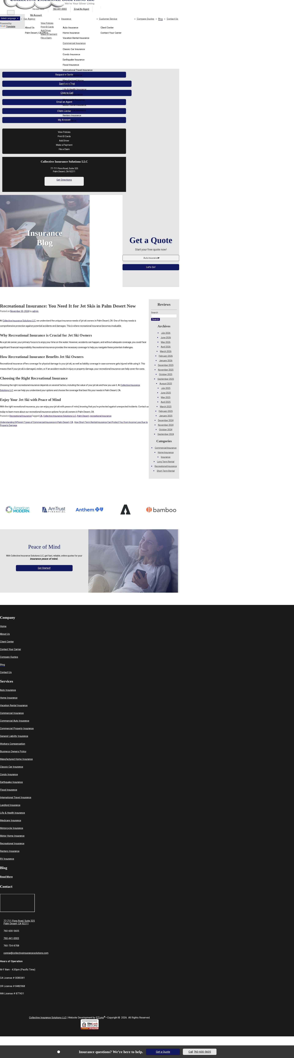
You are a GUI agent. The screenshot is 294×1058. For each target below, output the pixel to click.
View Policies (47, 23)
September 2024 (166, 434)
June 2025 (166, 393)
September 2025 (166, 379)
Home (3, 626)
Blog (2, 664)
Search (154, 312)
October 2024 (165, 429)
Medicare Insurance (73, 94)
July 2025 (165, 388)
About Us (5, 634)
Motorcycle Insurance (74, 99)
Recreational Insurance (74, 110)
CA (41, 416)
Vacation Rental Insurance (14, 705)
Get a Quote (163, 1051)
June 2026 (166, 337)
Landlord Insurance (72, 75)
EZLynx (100, 1017)
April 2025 (166, 402)
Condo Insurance (71, 54)
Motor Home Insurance (74, 105)
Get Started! (44, 568)
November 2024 (165, 425)
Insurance (165, 457)
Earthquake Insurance (74, 59)
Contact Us (6, 672)
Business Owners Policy (13, 751)
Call (199, 1051)
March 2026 (166, 351)
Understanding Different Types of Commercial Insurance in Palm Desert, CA (36, 422)
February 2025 (166, 411)
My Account (36, 15)
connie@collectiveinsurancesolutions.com (26, 953)
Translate (10, 26)
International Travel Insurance (77, 70)
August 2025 (166, 383)
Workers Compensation (12, 743)
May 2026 (165, 342)
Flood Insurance (71, 64)
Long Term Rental (165, 461)
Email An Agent (81, 9)
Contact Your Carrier (10, 649)
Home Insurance (166, 452)
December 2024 (165, 420)
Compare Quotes (9, 657)
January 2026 (165, 360)
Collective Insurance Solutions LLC (19, 320)
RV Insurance (69, 120)
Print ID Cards (47, 27)
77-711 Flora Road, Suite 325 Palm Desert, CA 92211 (19, 922)
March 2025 (166, 406)
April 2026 (166, 347)
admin (35, 311)
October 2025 (165, 374)
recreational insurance (100, 416)
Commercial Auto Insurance (14, 720)
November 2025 (165, 370)
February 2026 (166, 356)
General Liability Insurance (14, 736)
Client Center (7, 641)
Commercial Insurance (74, 43)
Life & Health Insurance (74, 89)
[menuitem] (80, 23)
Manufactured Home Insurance (73, 82)
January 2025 (165, 416)
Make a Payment (49, 34)
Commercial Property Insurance (17, 728)
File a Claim (46, 38)
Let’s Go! (151, 267)
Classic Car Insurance (74, 49)
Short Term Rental (166, 471)
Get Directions (64, 179)
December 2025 (165, 365)
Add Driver (46, 30)
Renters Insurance (72, 115)
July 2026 (165, 333)
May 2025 (165, 397)
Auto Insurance (8, 690)
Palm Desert (83, 416)
